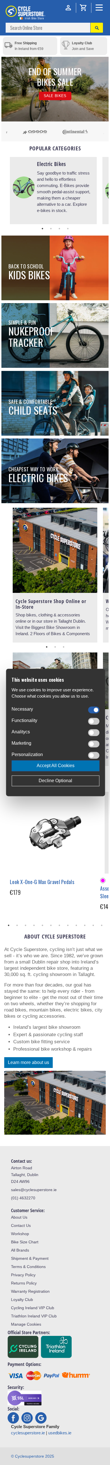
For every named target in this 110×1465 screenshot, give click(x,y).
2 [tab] (51, 228)
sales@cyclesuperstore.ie (34, 1189)
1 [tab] (42, 228)
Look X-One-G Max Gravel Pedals (42, 881)
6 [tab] (51, 925)
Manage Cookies (26, 1324)
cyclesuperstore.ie (28, 1432)
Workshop (20, 1233)
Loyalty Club (22, 1299)
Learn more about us (28, 1062)
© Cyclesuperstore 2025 (32, 1456)
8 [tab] (68, 925)
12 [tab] (101, 925)
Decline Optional (55, 780)
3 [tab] (59, 228)
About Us (19, 1217)
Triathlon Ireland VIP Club (34, 1316)
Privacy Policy (23, 1275)
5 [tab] (42, 925)
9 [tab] (76, 925)
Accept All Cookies (55, 765)
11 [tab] (93, 925)
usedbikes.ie (59, 1432)
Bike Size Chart (24, 1242)
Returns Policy (24, 1283)
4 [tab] (68, 228)
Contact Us (21, 1225)
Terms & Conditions (28, 1266)
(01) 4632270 (23, 1198)
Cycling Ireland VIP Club (32, 1308)
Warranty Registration (30, 1291)
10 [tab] (84, 925)
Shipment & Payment (30, 1258)
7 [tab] (59, 925)
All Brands (20, 1250)
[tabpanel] (53, 190)
